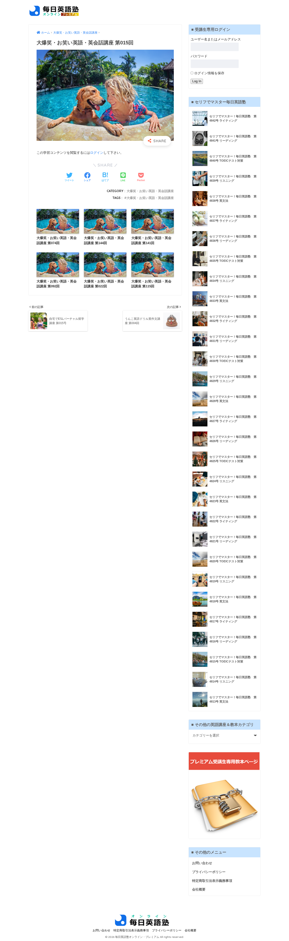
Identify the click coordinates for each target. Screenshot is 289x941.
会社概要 (198, 889)
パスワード (199, 56)
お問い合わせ (202, 863)
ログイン (96, 153)
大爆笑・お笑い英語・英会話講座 (150, 191)
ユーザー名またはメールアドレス (216, 39)
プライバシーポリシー (208, 872)
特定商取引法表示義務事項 (212, 881)
